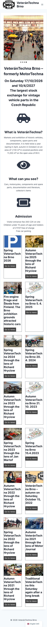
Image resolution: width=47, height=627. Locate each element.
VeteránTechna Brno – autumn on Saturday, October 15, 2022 (33, 494)
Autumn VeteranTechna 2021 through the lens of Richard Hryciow (12, 589)
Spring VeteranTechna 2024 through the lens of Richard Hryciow (12, 360)
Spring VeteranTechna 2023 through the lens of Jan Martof (12, 451)
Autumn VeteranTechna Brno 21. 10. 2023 (33, 401)
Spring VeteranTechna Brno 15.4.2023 (33, 448)
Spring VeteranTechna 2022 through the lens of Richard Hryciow (12, 542)
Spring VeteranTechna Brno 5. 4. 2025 (33, 302)
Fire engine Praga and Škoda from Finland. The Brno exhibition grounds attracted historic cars (12, 310)
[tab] (20, 62)
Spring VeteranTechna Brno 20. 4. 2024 (33, 355)
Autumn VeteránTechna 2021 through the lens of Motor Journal (34, 541)
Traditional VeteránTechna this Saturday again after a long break (33, 587)
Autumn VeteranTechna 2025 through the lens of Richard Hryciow (33, 260)
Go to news (10, 266)
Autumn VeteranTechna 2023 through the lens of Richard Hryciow (12, 407)
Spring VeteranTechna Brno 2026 (12, 255)
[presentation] (13, 242)
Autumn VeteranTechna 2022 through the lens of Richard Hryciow (12, 496)
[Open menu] (42, 4)
